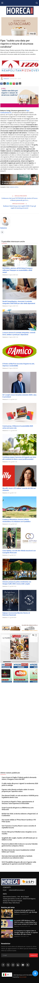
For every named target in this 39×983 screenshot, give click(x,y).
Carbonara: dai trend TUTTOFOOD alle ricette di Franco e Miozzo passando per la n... (19, 199)
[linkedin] (18, 965)
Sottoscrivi (33, 955)
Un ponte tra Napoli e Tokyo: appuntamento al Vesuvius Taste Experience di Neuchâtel (18, 802)
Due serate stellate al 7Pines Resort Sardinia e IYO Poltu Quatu (19, 820)
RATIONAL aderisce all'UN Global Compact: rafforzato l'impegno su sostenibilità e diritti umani (18, 270)
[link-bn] (19, 26)
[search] (36, 3)
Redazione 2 (5, 274)
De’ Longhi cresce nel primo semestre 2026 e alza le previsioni (19, 396)
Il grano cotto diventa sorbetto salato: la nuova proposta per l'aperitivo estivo (18, 790)
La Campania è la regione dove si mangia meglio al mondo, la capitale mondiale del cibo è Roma (26, 932)
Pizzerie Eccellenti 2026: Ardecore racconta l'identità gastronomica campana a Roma (19, 845)
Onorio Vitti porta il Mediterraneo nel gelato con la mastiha (19, 833)
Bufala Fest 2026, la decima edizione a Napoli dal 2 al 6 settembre (20, 814)
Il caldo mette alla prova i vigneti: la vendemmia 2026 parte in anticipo (20, 784)
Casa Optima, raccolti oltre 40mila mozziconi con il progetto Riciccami (19, 551)
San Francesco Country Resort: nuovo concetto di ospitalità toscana (19, 827)
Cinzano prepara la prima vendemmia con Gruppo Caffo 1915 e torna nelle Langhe (17, 583)
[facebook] (3, 965)
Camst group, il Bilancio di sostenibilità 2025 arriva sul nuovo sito (18, 427)
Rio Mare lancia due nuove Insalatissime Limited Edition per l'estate (18, 851)
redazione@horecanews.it (17, 890)
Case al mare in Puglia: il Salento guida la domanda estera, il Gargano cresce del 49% (19, 778)
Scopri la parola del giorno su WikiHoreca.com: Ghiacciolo (18, 808)
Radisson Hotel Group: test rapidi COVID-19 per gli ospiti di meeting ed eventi (19, 207)
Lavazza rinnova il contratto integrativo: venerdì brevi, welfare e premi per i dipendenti (19, 333)
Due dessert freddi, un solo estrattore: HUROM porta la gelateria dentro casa (20, 796)
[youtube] (23, 965)
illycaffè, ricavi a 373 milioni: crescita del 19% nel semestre (19, 489)
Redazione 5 (5, 368)
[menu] (2, 3)
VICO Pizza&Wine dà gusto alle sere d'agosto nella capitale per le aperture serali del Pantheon (19, 863)
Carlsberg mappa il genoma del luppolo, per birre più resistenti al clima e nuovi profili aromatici (19, 458)
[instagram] (13, 965)
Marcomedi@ (22, 977)
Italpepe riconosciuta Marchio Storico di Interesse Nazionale (16, 614)
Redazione (3, 228)
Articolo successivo (18, 203)
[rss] (28, 965)
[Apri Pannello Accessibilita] (35, 973)
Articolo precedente (20, 196)
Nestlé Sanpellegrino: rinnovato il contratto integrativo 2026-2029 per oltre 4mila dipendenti (19, 302)
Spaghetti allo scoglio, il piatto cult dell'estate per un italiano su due (19, 839)
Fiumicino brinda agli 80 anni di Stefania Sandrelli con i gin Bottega (25, 911)
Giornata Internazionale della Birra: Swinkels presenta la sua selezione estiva (17, 857)
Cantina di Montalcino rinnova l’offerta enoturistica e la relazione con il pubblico (17, 520)
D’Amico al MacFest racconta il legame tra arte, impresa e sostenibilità (19, 365)
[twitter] (8, 965)
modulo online (13, 187)
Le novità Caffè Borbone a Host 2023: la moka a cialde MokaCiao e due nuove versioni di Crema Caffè (25, 922)
